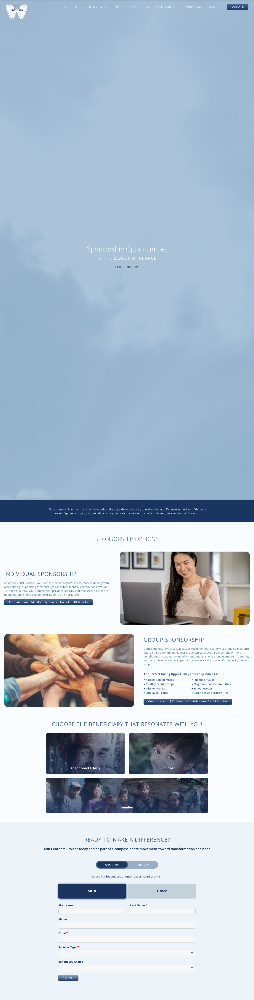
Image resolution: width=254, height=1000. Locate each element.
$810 (92, 891)
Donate (238, 6)
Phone (62, 919)
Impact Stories (128, 7)
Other (162, 891)
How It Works (99, 7)
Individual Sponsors (203, 7)
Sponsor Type (68, 947)
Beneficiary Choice (70, 962)
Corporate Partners (163, 7)
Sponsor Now (127, 267)
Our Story (73, 7)
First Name (67, 905)
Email (63, 933)
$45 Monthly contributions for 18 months (48, 602)
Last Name (138, 905)
